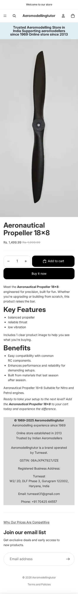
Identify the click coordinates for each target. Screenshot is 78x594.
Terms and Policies (39, 584)
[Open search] (14, 16)
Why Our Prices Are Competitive (26, 522)
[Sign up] (68, 559)
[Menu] (5, 16)
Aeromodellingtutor (44, 577)
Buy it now (39, 273)
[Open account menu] (63, 16)
